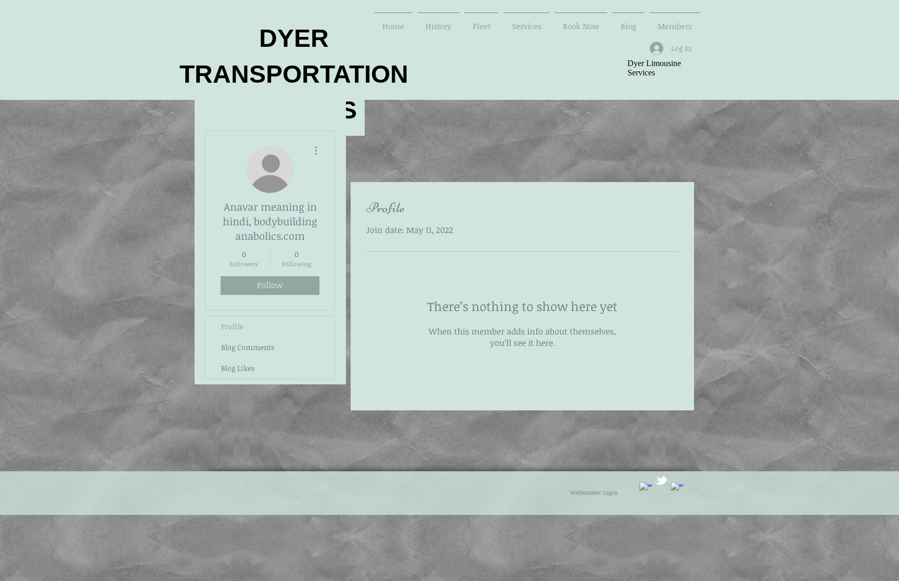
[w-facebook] (645, 488)
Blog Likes (238, 368)
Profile (232, 326)
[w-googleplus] (677, 488)
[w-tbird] (661, 480)
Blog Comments (248, 347)
